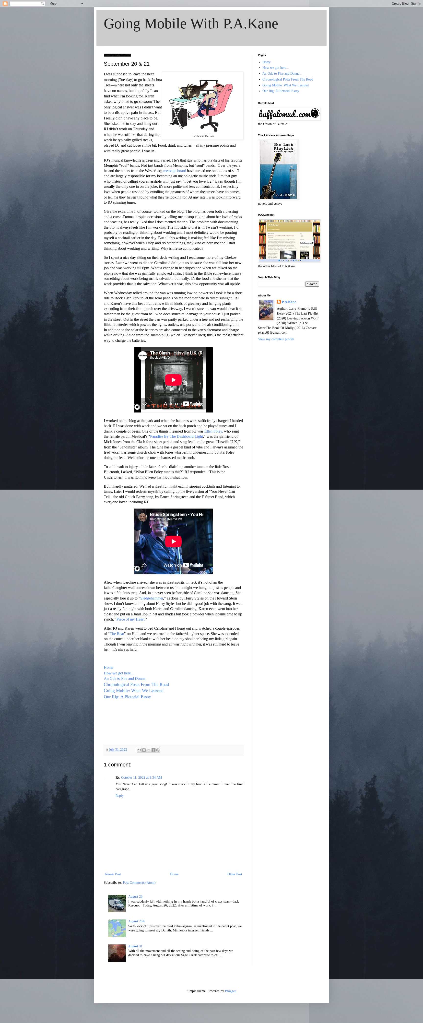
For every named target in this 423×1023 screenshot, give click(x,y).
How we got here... (119, 673)
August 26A (136, 921)
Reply (120, 796)
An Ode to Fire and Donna (124, 678)
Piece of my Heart (130, 619)
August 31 (135, 946)
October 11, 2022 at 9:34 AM (141, 777)
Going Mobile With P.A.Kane (191, 23)
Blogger (230, 991)
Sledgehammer (151, 598)
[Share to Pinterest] (157, 750)
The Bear (117, 634)
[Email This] (139, 750)
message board (175, 171)
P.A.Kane (289, 302)
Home (108, 667)
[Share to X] (148, 750)
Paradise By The (163, 436)
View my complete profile (276, 339)
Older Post (234, 874)
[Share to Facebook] (153, 750)
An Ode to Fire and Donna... (282, 73)
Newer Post (113, 874)
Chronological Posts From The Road (137, 684)
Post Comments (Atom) (139, 882)
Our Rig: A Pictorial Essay (127, 696)
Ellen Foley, (213, 431)
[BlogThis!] (143, 750)
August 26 (135, 896)
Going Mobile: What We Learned (134, 690)
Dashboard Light (190, 436)
